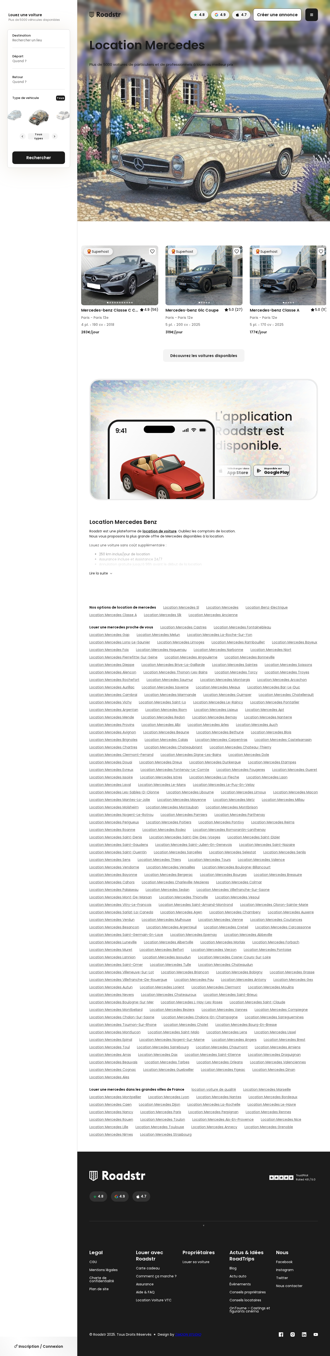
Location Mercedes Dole (249, 754)
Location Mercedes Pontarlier (274, 702)
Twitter (282, 1278)
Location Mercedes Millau (283, 799)
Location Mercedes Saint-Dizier (254, 837)
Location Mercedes (222, 607)
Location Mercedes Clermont (216, 987)
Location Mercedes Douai (110, 762)
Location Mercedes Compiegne (281, 1009)
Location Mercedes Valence (261, 859)
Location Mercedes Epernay (193, 934)
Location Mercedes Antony (243, 979)
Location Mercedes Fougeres (240, 769)
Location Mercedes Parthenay (240, 814)
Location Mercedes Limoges (180, 642)
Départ (17, 56)
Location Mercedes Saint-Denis (115, 837)
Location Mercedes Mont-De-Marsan (120, 897)
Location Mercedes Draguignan (274, 1054)
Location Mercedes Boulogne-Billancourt (236, 867)
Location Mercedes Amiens (278, 1047)
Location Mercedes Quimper (227, 694)
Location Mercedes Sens (109, 859)
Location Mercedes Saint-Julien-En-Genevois (193, 844)
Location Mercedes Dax (158, 1054)
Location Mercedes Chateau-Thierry (240, 747)
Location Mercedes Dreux (160, 762)
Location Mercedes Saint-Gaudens (118, 844)
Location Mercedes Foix (109, 649)
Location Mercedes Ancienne (213, 614)
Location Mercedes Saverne (165, 687)
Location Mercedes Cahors (112, 882)
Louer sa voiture (196, 1262)
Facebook (284, 1262)
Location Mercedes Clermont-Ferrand (121, 754)
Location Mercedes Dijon (159, 1104)
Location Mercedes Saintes (235, 664)
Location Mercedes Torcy (236, 672)
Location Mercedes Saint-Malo (173, 1032)
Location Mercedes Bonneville (250, 657)
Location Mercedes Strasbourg (166, 1134)
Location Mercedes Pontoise (267, 949)
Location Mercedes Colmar (239, 882)
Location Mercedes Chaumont (222, 1047)
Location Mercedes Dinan (273, 1069)
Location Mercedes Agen (181, 912)
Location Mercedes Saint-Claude (257, 1002)
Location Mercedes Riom (166, 709)
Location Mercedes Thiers (159, 859)
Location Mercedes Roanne (112, 829)
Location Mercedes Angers (234, 1039)
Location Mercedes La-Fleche (214, 777)
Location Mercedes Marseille (267, 1089)
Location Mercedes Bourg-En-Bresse (246, 1024)
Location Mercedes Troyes (287, 672)
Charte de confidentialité (101, 1279)
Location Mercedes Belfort (162, 949)
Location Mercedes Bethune (220, 732)
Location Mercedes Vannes (224, 1009)
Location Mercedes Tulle (170, 964)
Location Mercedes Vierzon (214, 949)
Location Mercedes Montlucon (115, 1032)
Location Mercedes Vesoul (237, 897)
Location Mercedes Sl (181, 607)
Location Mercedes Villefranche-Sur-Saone (233, 889)
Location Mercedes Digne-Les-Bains (191, 754)
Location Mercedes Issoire (111, 777)
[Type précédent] (23, 136)
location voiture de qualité (214, 1089)
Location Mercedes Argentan (113, 709)
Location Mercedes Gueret (294, 769)
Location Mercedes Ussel (275, 1032)
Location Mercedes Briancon (185, 972)
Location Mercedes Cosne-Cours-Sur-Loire (234, 957)
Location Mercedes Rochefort (114, 679)
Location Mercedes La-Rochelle (213, 1104)
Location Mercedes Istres (161, 777)
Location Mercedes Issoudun (167, 957)
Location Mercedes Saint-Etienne (213, 1054)
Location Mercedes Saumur (170, 679)
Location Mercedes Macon (295, 792)
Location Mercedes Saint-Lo (162, 702)
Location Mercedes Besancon (114, 927)
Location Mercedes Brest (284, 1039)
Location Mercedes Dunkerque (215, 762)
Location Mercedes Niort (271, 649)
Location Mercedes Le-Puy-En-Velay (224, 784)
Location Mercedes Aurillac (112, 687)
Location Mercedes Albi (161, 724)
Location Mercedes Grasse (292, 972)
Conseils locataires (245, 1300)
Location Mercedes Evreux (111, 769)
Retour (17, 77)
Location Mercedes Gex (293, 979)
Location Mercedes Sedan (167, 889)
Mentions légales (103, 1270)
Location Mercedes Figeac (223, 1069)
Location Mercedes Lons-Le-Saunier (119, 642)
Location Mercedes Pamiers (184, 814)
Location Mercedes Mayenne (181, 799)
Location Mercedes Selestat (232, 852)
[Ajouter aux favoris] (152, 251)
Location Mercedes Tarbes (167, 1062)
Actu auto (238, 1276)
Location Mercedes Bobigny (239, 972)
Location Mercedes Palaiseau (113, 889)
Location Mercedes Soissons (288, 664)
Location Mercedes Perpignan (213, 1112)
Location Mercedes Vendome (114, 867)
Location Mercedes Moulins (271, 987)
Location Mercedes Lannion (112, 957)
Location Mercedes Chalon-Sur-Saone (121, 1017)
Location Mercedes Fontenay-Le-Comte (175, 769)
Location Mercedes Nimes (111, 1134)
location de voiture (160, 531)
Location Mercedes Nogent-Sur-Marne (172, 1039)
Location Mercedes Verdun (112, 919)
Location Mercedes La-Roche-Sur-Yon (219, 634)
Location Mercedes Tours (209, 859)
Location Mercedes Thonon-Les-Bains (175, 672)
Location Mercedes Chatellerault (286, 694)
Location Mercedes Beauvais (113, 1062)
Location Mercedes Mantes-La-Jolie (119, 799)
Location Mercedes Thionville (183, 897)
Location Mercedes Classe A (113, 614)
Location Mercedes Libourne (190, 792)
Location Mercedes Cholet (186, 1024)
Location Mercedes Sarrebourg (163, 1047)
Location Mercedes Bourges (223, 874)
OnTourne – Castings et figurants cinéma (250, 1310)
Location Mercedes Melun (158, 634)
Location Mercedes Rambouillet (238, 642)
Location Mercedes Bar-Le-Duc (273, 687)
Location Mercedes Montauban (172, 807)
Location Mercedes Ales (109, 1077)
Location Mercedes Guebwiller (168, 1069)
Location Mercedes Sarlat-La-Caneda (121, 912)
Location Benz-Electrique (267, 607)
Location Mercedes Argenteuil (171, 927)
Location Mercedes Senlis (284, 852)
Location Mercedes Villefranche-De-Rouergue (128, 979)
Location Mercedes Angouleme (191, 657)
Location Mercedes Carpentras (221, 739)
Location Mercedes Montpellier (115, 1097)
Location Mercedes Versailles (170, 867)
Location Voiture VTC (154, 1300)
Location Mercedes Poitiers (168, 822)
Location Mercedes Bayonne (113, 874)
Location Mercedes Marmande (170, 694)
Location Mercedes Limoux (243, 792)
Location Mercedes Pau (194, 979)
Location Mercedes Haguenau (161, 649)
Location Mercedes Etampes (272, 762)
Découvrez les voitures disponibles (203, 355)
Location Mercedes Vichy (110, 702)
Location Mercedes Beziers (172, 1009)
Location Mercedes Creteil (226, 927)
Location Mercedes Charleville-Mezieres (175, 882)
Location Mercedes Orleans (220, 1062)
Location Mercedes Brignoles (113, 739)
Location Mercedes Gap (109, 634)
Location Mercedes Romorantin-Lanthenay (229, 829)
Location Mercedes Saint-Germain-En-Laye (126, 934)
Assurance (145, 1284)
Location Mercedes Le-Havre (272, 1104)
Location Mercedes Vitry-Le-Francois (120, 904)
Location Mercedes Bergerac (168, 874)
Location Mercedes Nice (281, 1119)
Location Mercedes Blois (271, 732)
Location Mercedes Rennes (268, 1112)
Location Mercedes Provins (111, 724)
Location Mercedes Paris (160, 1112)
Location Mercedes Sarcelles (178, 852)
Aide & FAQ (145, 1292)
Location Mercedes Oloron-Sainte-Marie (274, 904)
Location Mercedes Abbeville (248, 934)
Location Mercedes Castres (183, 627)
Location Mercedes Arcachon (282, 679)
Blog (233, 1268)
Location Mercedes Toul (109, 1047)
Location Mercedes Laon (266, 777)
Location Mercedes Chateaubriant (173, 747)
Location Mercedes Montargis (225, 679)
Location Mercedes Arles (208, 724)
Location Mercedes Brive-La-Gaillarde (173, 664)
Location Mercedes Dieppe (111, 664)
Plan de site (99, 1289)
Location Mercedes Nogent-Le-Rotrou (121, 814)
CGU (93, 1262)
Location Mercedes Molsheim (114, 807)
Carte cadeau (148, 1268)
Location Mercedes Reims (272, 822)
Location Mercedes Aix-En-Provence (223, 1119)
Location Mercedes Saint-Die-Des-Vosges (184, 837)
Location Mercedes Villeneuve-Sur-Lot (121, 972)
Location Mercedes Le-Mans (162, 784)
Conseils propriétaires (248, 1292)
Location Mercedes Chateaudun (225, 964)
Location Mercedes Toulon (162, 1119)
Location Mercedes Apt (264, 709)
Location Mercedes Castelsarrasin (283, 739)
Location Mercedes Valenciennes (278, 1062)
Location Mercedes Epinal (110, 1039)
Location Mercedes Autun (111, 987)
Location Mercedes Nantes (218, 1097)
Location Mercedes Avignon (112, 732)
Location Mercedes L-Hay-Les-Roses (191, 1002)
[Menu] (311, 14)
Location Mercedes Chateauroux (168, 994)
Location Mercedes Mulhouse (166, 919)
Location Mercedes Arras (110, 1054)
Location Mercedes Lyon (168, 1097)
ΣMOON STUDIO (188, 1334)
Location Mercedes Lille (108, 1127)
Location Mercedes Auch (257, 724)
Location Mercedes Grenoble (268, 1127)
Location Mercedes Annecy (214, 1127)
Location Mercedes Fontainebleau (242, 627)
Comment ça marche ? (156, 1276)
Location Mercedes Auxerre (291, 912)
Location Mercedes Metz (234, 799)
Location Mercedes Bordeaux (273, 1097)
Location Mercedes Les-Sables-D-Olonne (124, 792)
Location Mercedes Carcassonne (283, 927)
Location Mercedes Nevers (111, 994)
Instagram (285, 1270)
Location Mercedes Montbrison (232, 807)
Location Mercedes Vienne (220, 919)
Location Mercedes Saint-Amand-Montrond (196, 904)
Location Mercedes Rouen (111, 1119)
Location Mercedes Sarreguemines (274, 1017)
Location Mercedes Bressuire (278, 874)
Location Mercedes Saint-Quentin (118, 852)
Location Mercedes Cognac (112, 1069)
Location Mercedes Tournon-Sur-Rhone (123, 1024)
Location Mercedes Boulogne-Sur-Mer (121, 1002)
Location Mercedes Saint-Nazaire (267, 844)
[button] (86, 275)
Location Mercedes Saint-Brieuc (231, 994)
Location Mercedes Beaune (166, 732)
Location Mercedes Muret (110, 949)
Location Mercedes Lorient (162, 987)
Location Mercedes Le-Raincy (218, 702)
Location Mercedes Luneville (113, 942)
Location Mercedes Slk (162, 614)
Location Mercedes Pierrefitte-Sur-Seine (123, 657)
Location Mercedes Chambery (235, 912)
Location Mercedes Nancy (111, 1112)
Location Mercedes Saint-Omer (116, 964)
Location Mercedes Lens (227, 1032)
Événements (240, 1284)
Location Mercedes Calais (166, 739)
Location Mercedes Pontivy (221, 822)
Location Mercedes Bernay (214, 717)
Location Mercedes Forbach (275, 942)
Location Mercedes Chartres (113, 747)
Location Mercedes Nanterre (268, 717)
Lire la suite (98, 573)
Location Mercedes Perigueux (114, 822)
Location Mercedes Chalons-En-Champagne (200, 1017)
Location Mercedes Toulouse (160, 1127)
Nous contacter (289, 1286)
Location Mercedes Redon (163, 717)
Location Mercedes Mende (111, 717)
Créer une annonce (277, 15)
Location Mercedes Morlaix (223, 942)
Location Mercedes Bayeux (294, 642)
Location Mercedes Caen (110, 1104)
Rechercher (38, 158)
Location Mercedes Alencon (112, 672)
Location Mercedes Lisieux (216, 709)
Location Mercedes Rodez (164, 829)
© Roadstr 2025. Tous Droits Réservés (120, 1334)
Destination (21, 35)
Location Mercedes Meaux (218, 687)
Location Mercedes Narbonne (218, 649)
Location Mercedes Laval (110, 784)
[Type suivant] (55, 136)
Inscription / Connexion (40, 1346)
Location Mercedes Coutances (276, 919)
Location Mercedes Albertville (168, 942)
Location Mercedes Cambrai (113, 694)
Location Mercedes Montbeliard (116, 1009)
